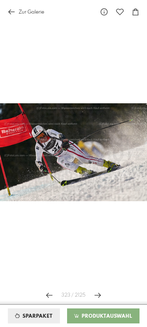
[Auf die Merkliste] (120, 12)
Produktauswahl (106, 316)
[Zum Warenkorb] (135, 12)
